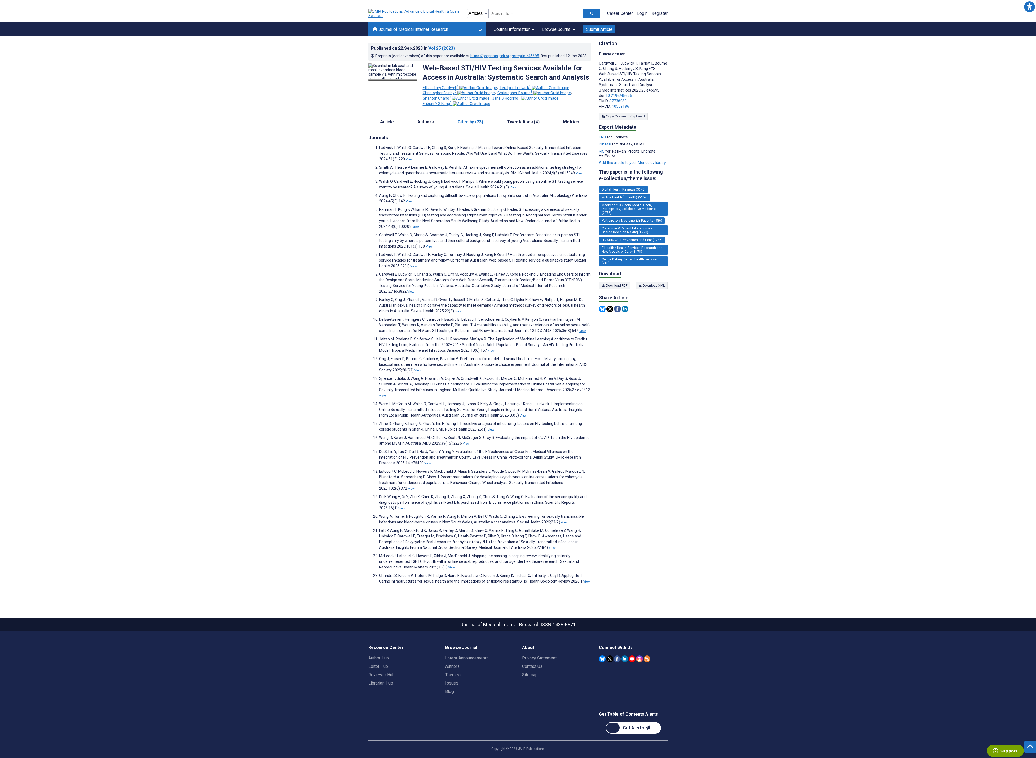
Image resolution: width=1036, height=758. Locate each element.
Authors (452, 666)
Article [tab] (387, 121)
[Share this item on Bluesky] (602, 309)
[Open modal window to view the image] (392, 80)
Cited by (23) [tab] (470, 121)
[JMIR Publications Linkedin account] (624, 658)
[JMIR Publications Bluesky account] (602, 658)
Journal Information (512, 29)
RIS (602, 151)
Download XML (653, 285)
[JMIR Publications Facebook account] (617, 658)
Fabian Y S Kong (437, 103)
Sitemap (530, 674)
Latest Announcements (467, 658)
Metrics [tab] (571, 121)
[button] (1029, 7)
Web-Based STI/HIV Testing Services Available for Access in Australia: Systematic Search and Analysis (506, 72)
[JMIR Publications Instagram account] (639, 658)
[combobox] (535, 13)
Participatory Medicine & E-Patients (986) (632, 220)
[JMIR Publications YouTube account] (632, 658)
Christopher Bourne (515, 93)
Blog (449, 691)
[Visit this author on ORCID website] (478, 88)
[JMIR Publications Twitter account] (609, 658)
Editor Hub (378, 666)
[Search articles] (591, 13)
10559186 (620, 106)
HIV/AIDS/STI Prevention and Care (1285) (632, 240)
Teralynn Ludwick (515, 88)
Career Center (620, 13)
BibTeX (605, 144)
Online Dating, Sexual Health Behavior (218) (630, 261)
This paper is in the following (631, 175)
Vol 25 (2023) (441, 48)
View (409, 159)
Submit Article (599, 29)
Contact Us (532, 666)
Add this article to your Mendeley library (632, 162)
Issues (451, 683)
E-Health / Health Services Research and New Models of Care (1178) (632, 249)
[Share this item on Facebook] (617, 309)
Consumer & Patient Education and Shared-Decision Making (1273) (628, 230)
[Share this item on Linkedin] (625, 309)
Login (642, 13)
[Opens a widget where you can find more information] (1005, 751)
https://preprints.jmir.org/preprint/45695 (504, 56)
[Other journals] (480, 29)
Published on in (413, 48)
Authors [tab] (425, 121)
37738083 (618, 101)
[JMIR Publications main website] (414, 13)
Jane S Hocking (506, 98)
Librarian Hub (380, 683)
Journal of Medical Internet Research (412, 29)
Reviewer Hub (381, 674)
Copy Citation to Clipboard (625, 116)
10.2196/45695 (619, 95)
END (603, 137)
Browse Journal (556, 29)
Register (660, 13)
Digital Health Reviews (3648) (624, 189)
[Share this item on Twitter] (609, 309)
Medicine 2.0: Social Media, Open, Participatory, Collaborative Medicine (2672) (629, 209)
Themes (453, 674)
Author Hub (378, 658)
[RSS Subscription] (647, 658)
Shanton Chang (437, 98)
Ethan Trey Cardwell (441, 88)
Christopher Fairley (439, 93)
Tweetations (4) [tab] (523, 121)
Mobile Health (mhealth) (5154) (625, 197)
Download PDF (616, 285)
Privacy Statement (539, 658)
